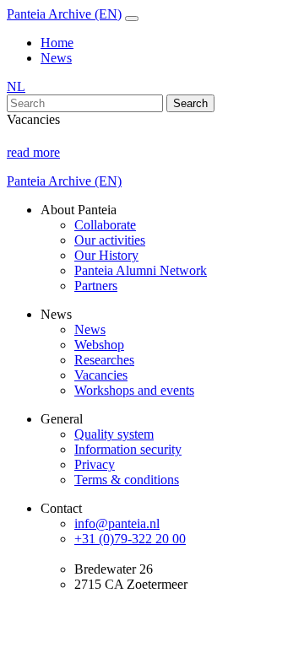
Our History (106, 255)
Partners (95, 285)
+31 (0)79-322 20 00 (130, 538)
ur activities (114, 240)
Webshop (99, 344)
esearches (109, 360)
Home (57, 42)
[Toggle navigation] (131, 18)
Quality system (114, 434)
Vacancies (101, 375)
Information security (128, 449)
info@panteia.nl (117, 523)
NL (16, 86)
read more (33, 152)
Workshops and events (134, 390)
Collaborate (105, 225)
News (56, 58)
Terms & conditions (126, 479)
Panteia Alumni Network (140, 270)
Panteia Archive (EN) (64, 14)
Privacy (94, 464)
